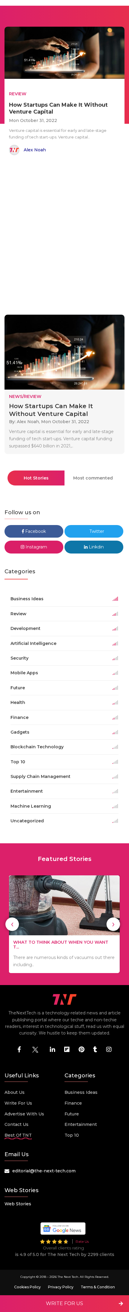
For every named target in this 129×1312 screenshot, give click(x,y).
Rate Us (82, 1241)
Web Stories (17, 1204)
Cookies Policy (27, 1287)
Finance (73, 1103)
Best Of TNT (18, 1135)
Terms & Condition (98, 1287)
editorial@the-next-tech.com (44, 1171)
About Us (14, 1092)
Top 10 (71, 1135)
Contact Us (16, 1124)
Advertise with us (24, 1114)
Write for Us (18, 1103)
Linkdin (96, 547)
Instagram (35, 547)
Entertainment (80, 1124)
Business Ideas (81, 1092)
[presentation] (12, 924)
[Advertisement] (64, 236)
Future (71, 1114)
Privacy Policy (61, 1287)
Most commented (93, 478)
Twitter (96, 531)
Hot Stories (36, 478)
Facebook (35, 531)
